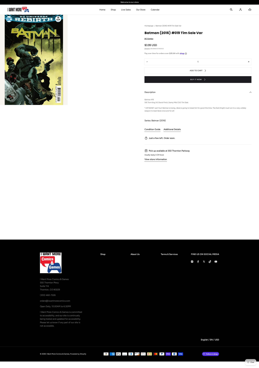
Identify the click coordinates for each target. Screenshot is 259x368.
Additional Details (172, 129)
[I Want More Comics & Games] (18, 10)
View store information (155, 159)
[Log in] (240, 9)
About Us (135, 254)
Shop (113, 9)
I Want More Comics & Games (57, 354)
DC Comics (148, 39)
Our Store (140, 9)
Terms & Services (169, 254)
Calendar (155, 9)
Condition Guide (152, 129)
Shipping (147, 48)
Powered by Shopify (78, 354)
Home (102, 9)
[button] (231, 9)
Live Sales (126, 9)
